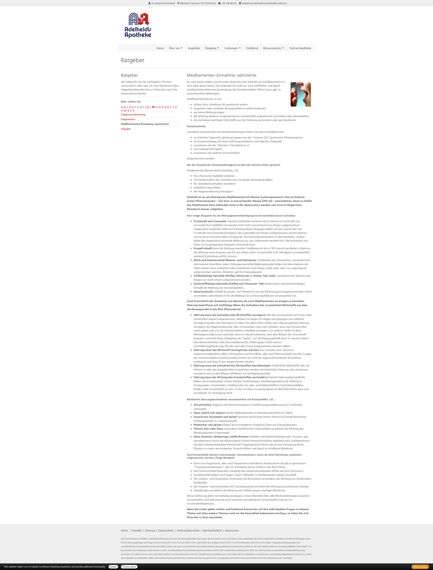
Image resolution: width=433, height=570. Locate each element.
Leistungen (231, 48)
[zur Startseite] (138, 25)
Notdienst (252, 48)
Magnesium (128, 119)
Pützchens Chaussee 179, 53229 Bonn (198, 3)
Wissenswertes (272, 48)
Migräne (126, 128)
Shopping (210, 48)
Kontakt (137, 530)
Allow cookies (420, 567)
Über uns (174, 48)
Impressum (231, 530)
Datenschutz (166, 530)
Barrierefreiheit (212, 530)
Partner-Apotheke (300, 48)
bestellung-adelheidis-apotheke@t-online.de (264, 3)
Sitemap (150, 530)
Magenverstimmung (133, 114)
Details (113, 566)
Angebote (194, 48)
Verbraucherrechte (188, 530)
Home (160, 48)
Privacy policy (129, 566)
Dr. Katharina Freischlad (163, 3)
